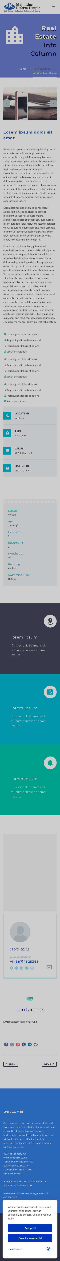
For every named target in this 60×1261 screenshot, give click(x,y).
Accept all (30, 1228)
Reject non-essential (30, 1238)
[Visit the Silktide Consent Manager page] (48, 1249)
